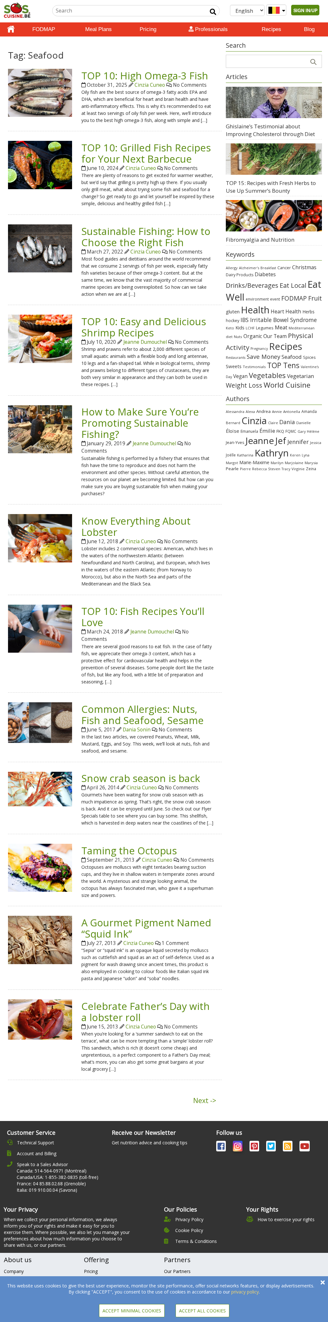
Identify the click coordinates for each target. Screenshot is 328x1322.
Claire (273, 422)
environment (257, 299)
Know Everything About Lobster (136, 526)
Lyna (305, 455)
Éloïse (232, 431)
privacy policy (245, 1292)
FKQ (280, 431)
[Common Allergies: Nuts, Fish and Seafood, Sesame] (40, 722)
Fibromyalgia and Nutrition (260, 239)
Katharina (245, 455)
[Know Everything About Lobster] (40, 538)
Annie (277, 411)
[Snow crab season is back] (40, 788)
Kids (239, 328)
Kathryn (272, 453)
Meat (281, 327)
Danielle (303, 422)
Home (11, 29)
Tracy (286, 469)
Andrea (263, 411)
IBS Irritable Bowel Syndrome (279, 320)
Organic (252, 336)
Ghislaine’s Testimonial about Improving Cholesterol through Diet (270, 130)
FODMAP (43, 29)
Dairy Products (239, 275)
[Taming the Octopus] (40, 867)
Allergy (232, 267)
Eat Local (293, 285)
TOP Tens (283, 365)
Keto (230, 328)
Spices (309, 357)
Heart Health (286, 311)
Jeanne (259, 440)
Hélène (313, 431)
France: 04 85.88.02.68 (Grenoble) (51, 1184)
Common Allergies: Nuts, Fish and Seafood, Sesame (142, 714)
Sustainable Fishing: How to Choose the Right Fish (145, 236)
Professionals (210, 29)
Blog (309, 29)
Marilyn (277, 462)
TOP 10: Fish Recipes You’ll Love (142, 616)
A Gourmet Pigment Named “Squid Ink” (146, 928)
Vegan (240, 376)
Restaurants (235, 357)
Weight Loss (244, 385)
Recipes (271, 29)
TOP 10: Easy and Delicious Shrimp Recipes (143, 327)
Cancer (284, 267)
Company (14, 1271)
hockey (232, 320)
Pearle (232, 469)
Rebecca (259, 468)
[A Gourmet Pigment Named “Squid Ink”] (40, 939)
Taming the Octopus (129, 850)
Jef (280, 441)
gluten (233, 311)
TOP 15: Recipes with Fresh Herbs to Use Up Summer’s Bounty (271, 186)
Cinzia (254, 420)
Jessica (315, 442)
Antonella (291, 411)
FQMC (290, 431)
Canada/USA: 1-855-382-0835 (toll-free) (57, 1177)
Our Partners (177, 1271)
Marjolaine (294, 462)
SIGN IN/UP (305, 10)
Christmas (304, 267)
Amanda (309, 411)
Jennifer (298, 442)
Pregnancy (259, 348)
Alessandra (235, 411)
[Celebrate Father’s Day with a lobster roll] (40, 1019)
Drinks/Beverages (252, 285)
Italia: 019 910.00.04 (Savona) (47, 1190)
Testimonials (254, 366)
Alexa (250, 411)
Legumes (265, 328)
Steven (274, 468)
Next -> (204, 1100)
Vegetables (267, 375)
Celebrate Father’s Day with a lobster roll (145, 1011)
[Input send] (213, 12)
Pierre (245, 468)
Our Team (275, 336)
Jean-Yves (235, 442)
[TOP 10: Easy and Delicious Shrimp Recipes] (40, 338)
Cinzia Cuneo (150, 85)
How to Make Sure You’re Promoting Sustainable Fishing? (140, 423)
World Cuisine (287, 385)
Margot (232, 462)
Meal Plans (98, 29)
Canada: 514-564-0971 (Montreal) (51, 1171)
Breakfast (268, 268)
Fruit (315, 298)
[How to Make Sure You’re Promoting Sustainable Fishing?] (40, 429)
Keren (295, 455)
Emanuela (249, 431)
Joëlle (231, 454)
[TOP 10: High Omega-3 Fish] (40, 92)
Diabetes (265, 274)
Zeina (311, 468)
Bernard (233, 422)
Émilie (267, 430)
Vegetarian (300, 376)
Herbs (308, 312)
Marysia (311, 462)
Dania (287, 422)
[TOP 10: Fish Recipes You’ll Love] (40, 628)
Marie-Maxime (254, 462)
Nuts (238, 336)
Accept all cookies (202, 1311)
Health (255, 309)
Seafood (292, 356)
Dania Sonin (137, 729)
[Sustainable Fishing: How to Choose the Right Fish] (40, 248)
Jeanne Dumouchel (145, 342)
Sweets (234, 366)
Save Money (263, 356)
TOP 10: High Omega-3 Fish (144, 75)
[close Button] (322, 1282)
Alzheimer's (249, 267)
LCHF (250, 328)
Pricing (148, 29)
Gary (302, 431)
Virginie (298, 468)
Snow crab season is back (140, 778)
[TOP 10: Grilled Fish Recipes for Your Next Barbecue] (40, 164)
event (275, 299)
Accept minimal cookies (131, 1311)
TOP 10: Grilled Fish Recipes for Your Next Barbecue (146, 153)
